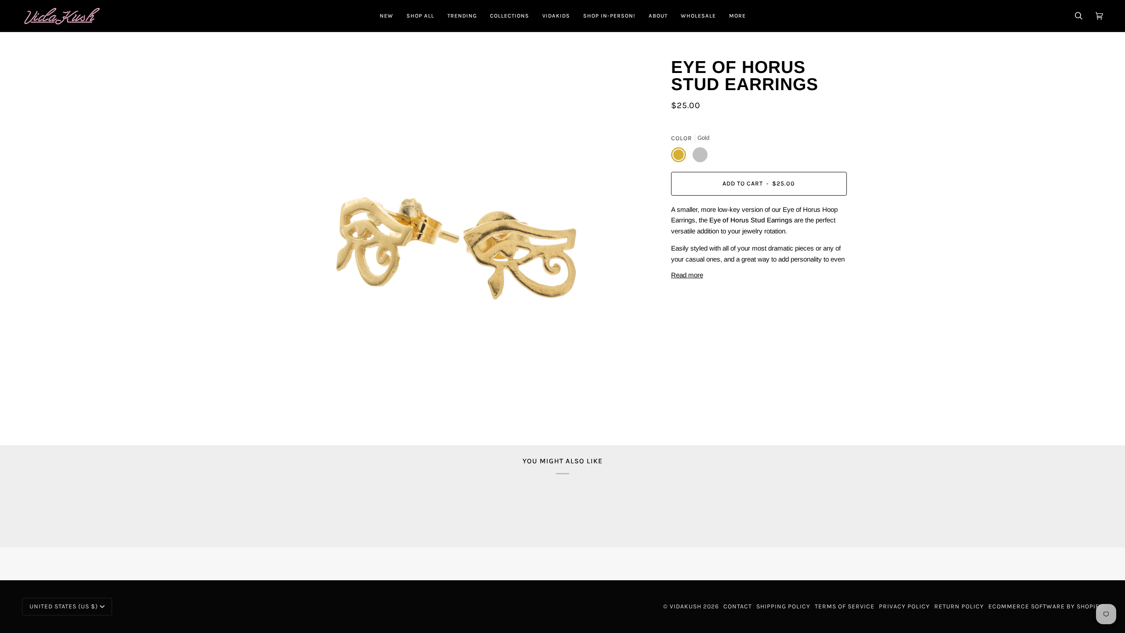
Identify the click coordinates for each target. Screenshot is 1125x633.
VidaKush (685, 606)
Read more (687, 275)
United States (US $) (63, 606)
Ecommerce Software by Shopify (1045, 606)
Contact (737, 606)
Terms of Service (845, 606)
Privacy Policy (904, 606)
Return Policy (959, 606)
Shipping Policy (783, 606)
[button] (420, 16)
